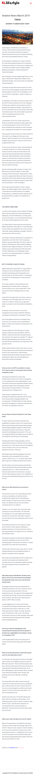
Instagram (21, 747)
